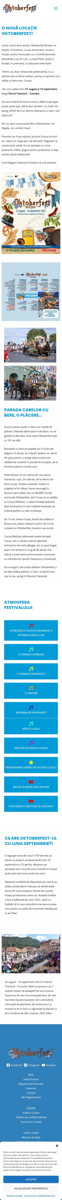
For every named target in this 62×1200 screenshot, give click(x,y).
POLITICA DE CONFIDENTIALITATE (40, 1195)
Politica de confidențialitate (31, 1117)
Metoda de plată (31, 1137)
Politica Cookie (31, 1112)
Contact (31, 1092)
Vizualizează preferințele (31, 1188)
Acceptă (31, 1179)
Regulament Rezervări (31, 1083)
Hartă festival (31, 1079)
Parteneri (31, 1088)
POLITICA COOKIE (15, 1195)
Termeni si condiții (31, 1121)
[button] (57, 1145)
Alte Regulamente (31, 1097)
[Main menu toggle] (56, 8)
